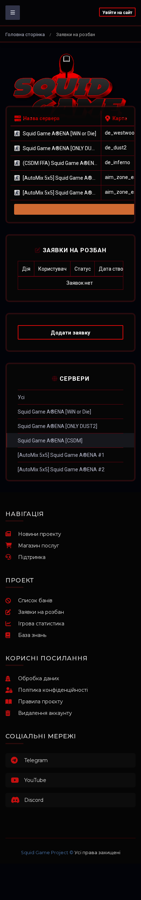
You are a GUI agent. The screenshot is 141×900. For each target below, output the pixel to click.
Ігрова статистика (41, 623)
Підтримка (32, 557)
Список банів (35, 600)
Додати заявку (70, 332)
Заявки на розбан (41, 612)
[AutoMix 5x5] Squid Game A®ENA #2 (61, 469)
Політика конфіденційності (53, 690)
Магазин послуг (38, 545)
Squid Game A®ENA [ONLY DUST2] (57, 426)
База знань (32, 635)
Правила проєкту (40, 701)
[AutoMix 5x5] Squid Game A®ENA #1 (61, 455)
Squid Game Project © (47, 852)
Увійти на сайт (117, 12)
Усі (21, 397)
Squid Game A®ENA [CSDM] (50, 441)
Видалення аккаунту (45, 713)
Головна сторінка (25, 34)
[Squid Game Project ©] (70, 87)
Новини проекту (39, 534)
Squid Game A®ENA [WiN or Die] (54, 412)
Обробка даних (38, 678)
